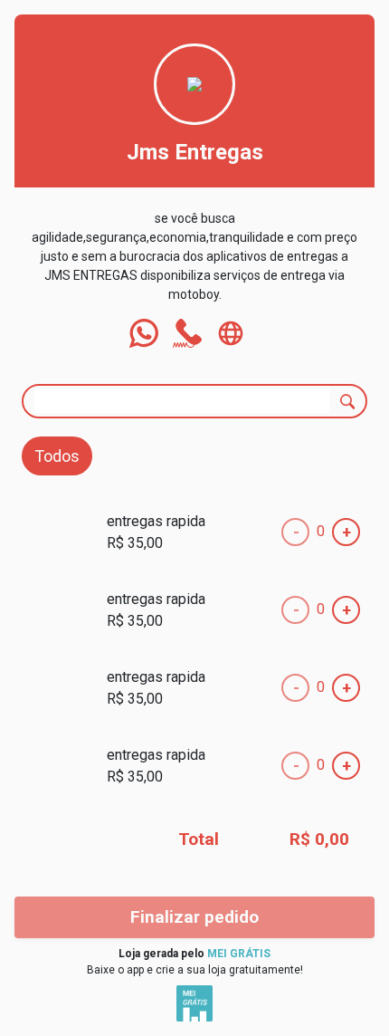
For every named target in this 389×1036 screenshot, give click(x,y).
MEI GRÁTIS (238, 953)
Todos (57, 455)
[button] (143, 333)
